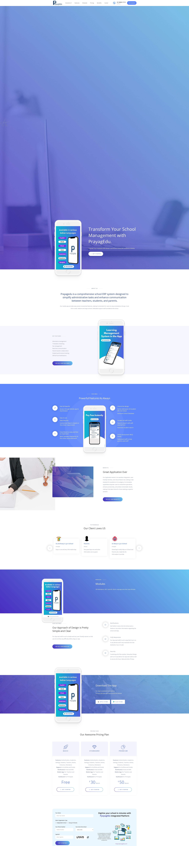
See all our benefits (113, 499)
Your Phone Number (60, 826)
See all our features (62, 363)
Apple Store (103, 701)
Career (106, 3)
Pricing (92, 3)
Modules (84, 3)
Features (77, 3)
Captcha (57, 834)
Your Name (58, 812)
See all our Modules (62, 646)
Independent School (61, 822)
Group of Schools (73, 822)
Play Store (119, 701)
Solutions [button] (68, 3)
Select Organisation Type (61, 820)
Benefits (99, 3)
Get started (132, 3)
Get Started (97, 254)
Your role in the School (81, 826)
